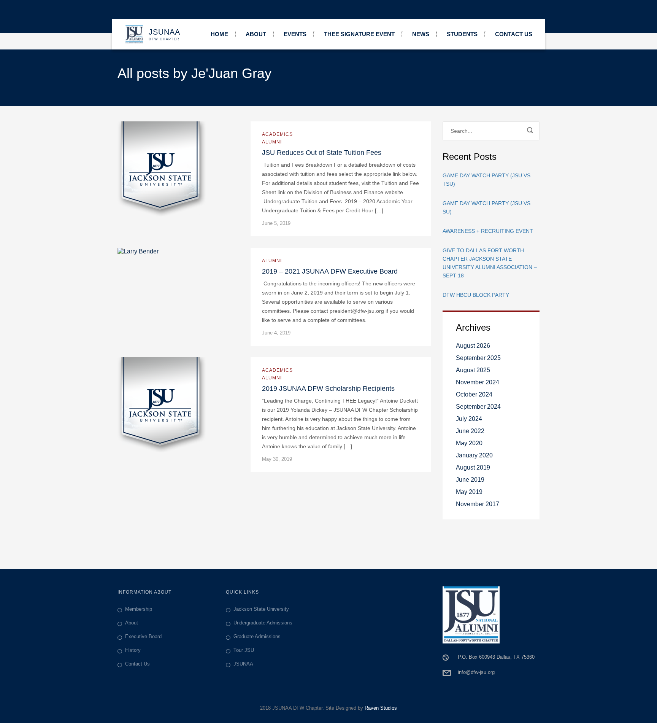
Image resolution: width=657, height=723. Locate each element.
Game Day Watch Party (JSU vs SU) (486, 207)
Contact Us (513, 34)
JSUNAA (243, 664)
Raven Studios (381, 708)
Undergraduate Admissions (262, 623)
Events (295, 34)
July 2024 (469, 419)
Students (462, 34)
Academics (277, 134)
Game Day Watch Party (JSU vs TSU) (486, 179)
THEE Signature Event (359, 34)
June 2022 (470, 431)
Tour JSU (243, 650)
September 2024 (478, 406)
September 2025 (478, 358)
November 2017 (477, 504)
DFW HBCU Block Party (476, 295)
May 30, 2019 (277, 459)
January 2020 (474, 455)
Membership (138, 609)
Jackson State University (261, 609)
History (133, 650)
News (420, 34)
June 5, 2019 (276, 223)
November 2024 (477, 382)
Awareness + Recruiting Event (488, 231)
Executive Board (143, 636)
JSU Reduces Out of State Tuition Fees (321, 152)
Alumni (272, 142)
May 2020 (469, 443)
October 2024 (474, 394)
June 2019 (470, 479)
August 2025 (473, 370)
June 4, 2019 (276, 333)
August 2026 (473, 345)
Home (219, 34)
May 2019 (469, 492)
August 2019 (473, 467)
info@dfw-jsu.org (476, 672)
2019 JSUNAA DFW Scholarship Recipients (328, 388)
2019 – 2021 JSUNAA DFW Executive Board (330, 271)
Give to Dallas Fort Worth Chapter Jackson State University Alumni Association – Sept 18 (490, 263)
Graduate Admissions (257, 636)
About (256, 34)
